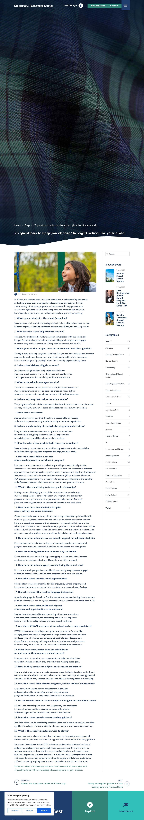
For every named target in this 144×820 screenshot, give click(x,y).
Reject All (29, 810)
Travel (118, 507)
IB (118, 442)
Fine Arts (118, 416)
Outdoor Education (118, 475)
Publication (118, 481)
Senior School (118, 494)
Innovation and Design (118, 449)
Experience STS (118, 409)
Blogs (27, 225)
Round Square (118, 488)
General (118, 429)
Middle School (118, 462)
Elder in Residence (118, 390)
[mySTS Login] (81, 5)
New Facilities (118, 468)
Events (118, 403)
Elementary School (118, 396)
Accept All (44, 810)
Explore (90, 811)
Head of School (118, 435)
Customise (14, 810)
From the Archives (118, 422)
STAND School (118, 501)
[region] (29, 803)
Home (17, 225)
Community (118, 367)
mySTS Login (70, 6)
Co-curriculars (118, 360)
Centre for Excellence (118, 354)
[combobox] (118, 254)
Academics (126, 811)
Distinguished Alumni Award (118, 375)
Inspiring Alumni (118, 455)
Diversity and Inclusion (118, 383)
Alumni (118, 341)
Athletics (118, 347)
